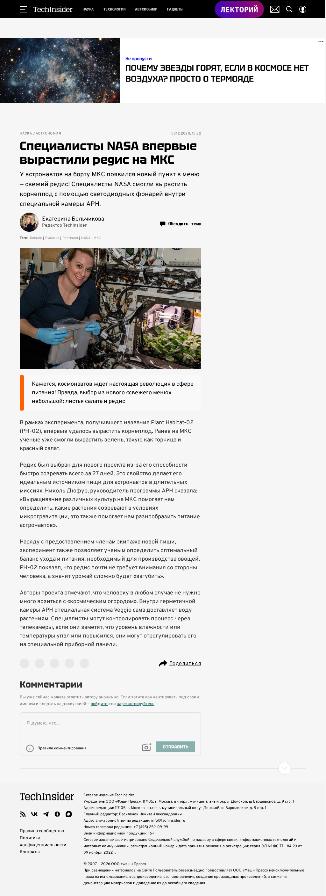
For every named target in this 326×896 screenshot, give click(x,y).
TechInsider (53, 9)
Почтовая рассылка (275, 9)
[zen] (57, 814)
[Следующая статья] (163, 768)
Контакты (30, 852)
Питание (52, 238)
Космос (36, 238)
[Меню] (23, 9)
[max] (69, 814)
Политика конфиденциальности (43, 841)
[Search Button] (289, 9)
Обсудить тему (184, 224)
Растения (70, 238)
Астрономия (48, 134)
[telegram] (46, 814)
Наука (26, 134)
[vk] (34, 814)
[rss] (23, 814)
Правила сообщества (42, 831)
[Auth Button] (302, 9)
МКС (97, 238)
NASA (85, 238)
